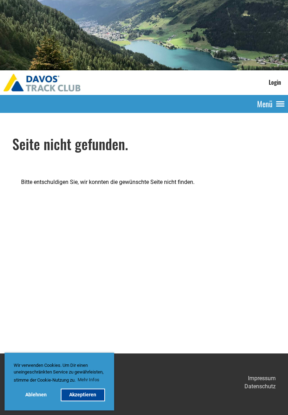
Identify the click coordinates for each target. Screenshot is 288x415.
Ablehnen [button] (36, 395)
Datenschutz (260, 386)
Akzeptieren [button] (82, 395)
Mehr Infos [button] (88, 379)
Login (275, 82)
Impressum (262, 378)
